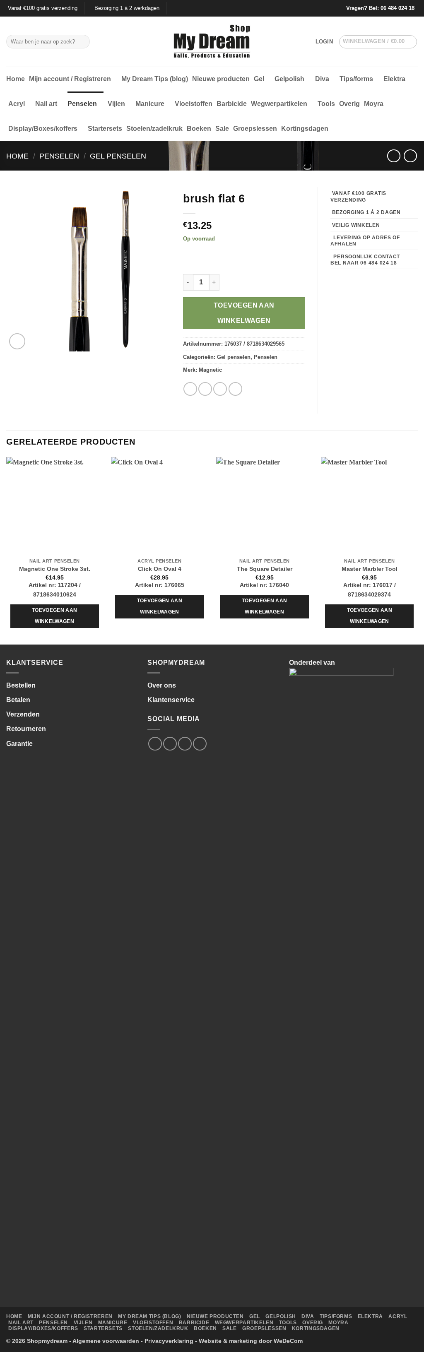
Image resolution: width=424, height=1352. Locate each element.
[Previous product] (410, 155)
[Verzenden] (82, 42)
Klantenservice (171, 699)
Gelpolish (289, 78)
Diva (322, 78)
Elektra (394, 78)
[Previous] (6, 550)
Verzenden (23, 714)
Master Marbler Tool (370, 568)
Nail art (46, 103)
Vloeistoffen (193, 103)
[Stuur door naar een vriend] (220, 389)
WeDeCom (288, 1341)
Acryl (16, 103)
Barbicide (232, 103)
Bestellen (21, 685)
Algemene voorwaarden (105, 1341)
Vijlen (116, 103)
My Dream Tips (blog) (154, 78)
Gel (259, 78)
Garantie (19, 743)
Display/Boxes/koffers (42, 128)
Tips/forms (356, 78)
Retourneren (26, 728)
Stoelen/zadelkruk (154, 128)
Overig (349, 103)
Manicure (149, 103)
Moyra (373, 103)
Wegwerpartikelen (279, 103)
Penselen (82, 103)
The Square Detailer (264, 568)
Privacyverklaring (169, 1341)
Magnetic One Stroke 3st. (54, 568)
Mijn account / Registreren (70, 78)
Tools (326, 103)
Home (15, 78)
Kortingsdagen (304, 128)
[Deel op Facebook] (190, 389)
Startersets (105, 128)
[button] (324, 41)
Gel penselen (118, 156)
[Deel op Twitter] (205, 389)
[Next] (417, 550)
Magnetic (210, 370)
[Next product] (393, 155)
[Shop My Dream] (212, 42)
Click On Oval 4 (159, 568)
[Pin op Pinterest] (235, 389)
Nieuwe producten (221, 78)
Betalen (18, 699)
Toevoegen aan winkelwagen (244, 313)
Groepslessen (255, 128)
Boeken (199, 128)
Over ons (161, 685)
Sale (222, 128)
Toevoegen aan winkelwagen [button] (54, 616)
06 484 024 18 (397, 8)
